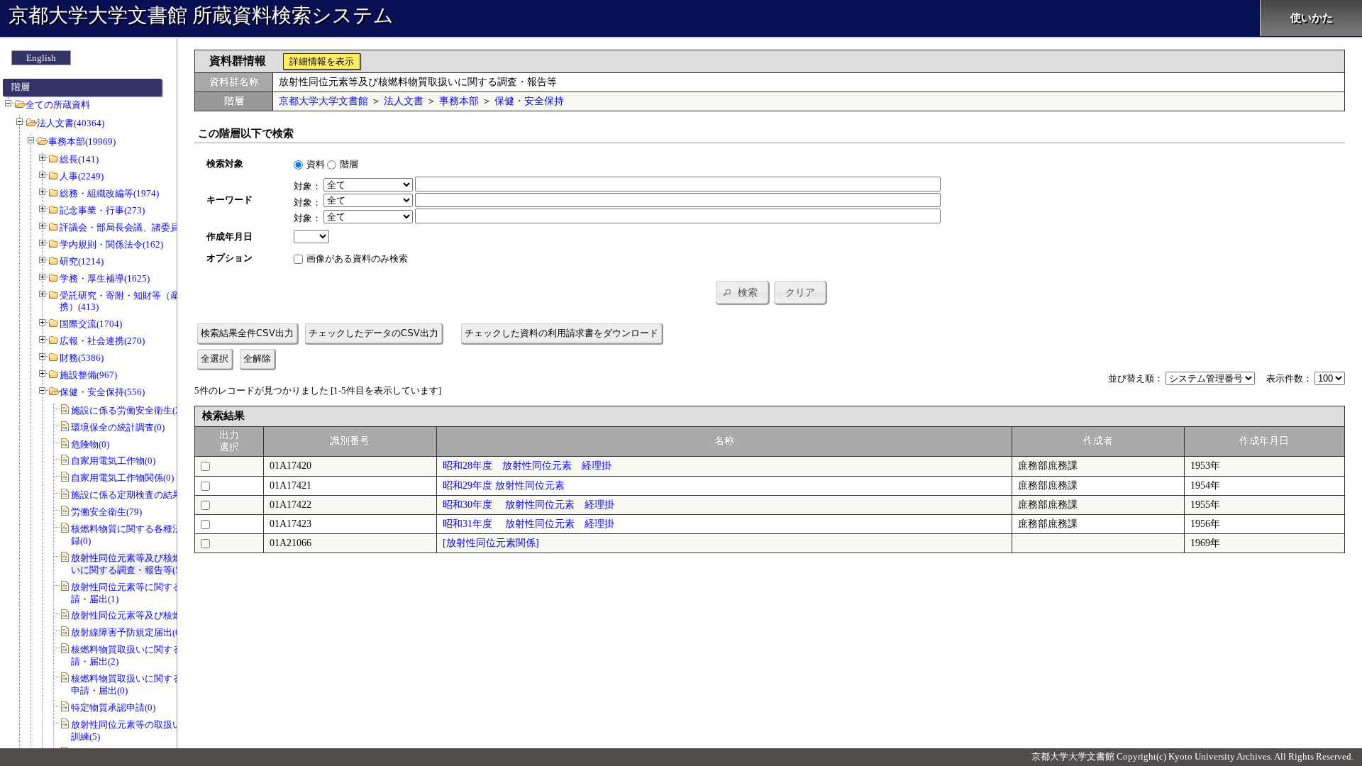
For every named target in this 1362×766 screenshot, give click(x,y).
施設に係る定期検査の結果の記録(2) (145, 494)
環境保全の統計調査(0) (118, 427)
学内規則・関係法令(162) (111, 244)
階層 (349, 164)
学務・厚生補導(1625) (105, 278)
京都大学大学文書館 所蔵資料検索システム (201, 15)
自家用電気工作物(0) (113, 460)
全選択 (214, 358)
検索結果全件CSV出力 (247, 333)
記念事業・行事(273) (102, 210)
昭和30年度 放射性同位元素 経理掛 (528, 504)
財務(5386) (82, 358)
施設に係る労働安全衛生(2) (127, 410)
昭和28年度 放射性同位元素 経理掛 (527, 465)
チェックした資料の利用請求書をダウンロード (561, 333)
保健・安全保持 (529, 101)
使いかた (1311, 17)
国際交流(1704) (91, 323)
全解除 (257, 358)
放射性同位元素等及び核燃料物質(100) (150, 615)
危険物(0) (90, 444)
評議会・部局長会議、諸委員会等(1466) (141, 227)
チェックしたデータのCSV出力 (373, 333)
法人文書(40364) (70, 123)
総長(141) (79, 159)
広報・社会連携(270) (102, 340)
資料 (315, 164)
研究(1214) (82, 261)
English (41, 57)
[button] (742, 292)
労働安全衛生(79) (106, 511)
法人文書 (403, 101)
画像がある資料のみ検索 (357, 258)
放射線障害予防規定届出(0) (127, 632)
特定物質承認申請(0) (113, 707)
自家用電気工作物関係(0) (122, 477)
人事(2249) (82, 176)
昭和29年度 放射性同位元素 (504, 485)
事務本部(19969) (82, 141)
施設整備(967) (88, 375)
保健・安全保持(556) (102, 392)
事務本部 (459, 101)
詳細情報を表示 (321, 61)
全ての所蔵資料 (58, 104)
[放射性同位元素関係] (491, 543)
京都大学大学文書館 (323, 101)
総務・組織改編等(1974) (109, 193)
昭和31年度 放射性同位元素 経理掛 (528, 523)
